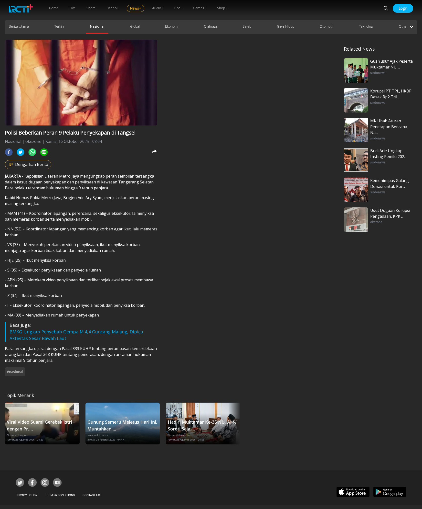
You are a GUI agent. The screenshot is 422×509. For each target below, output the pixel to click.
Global (135, 26)
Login (403, 8)
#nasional (15, 371)
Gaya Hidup (285, 26)
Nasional (97, 26)
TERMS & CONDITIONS (60, 495)
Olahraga (210, 26)
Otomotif (326, 26)
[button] (234, 423)
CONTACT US (91, 495)
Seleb (247, 26)
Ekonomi (171, 26)
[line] (44, 152)
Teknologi (366, 26)
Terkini (59, 26)
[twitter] (20, 152)
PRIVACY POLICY (26, 495)
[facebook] (9, 152)
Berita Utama (19, 26)
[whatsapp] (32, 152)
